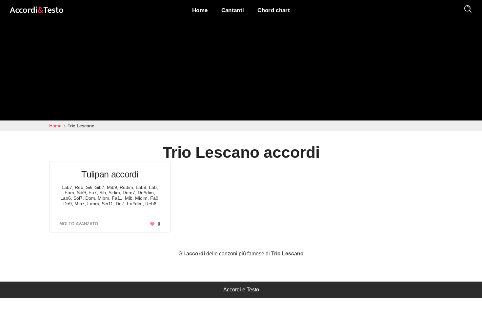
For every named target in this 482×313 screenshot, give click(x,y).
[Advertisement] (241, 71)
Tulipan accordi (109, 174)
